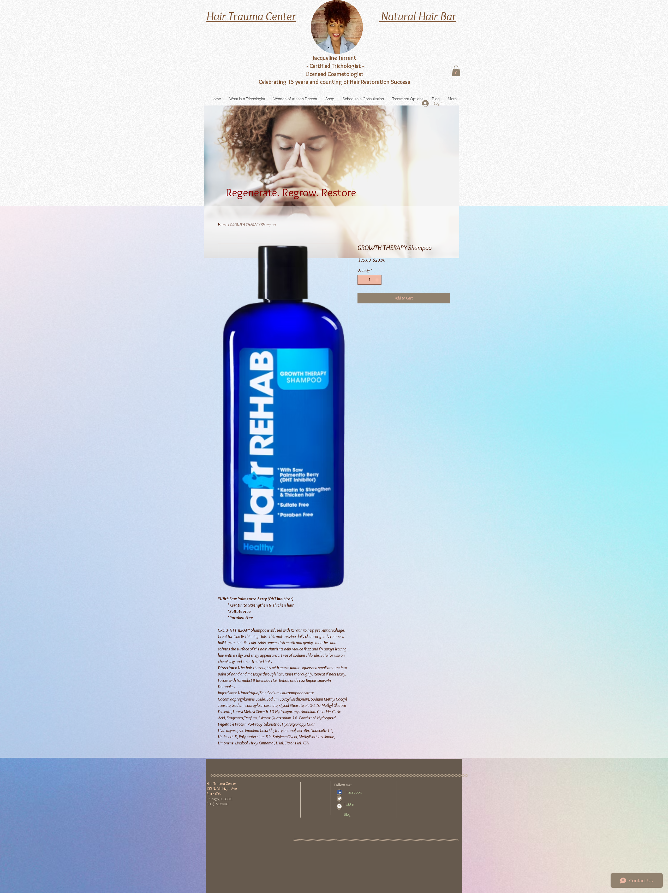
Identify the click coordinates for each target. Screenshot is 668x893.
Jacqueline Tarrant (334, 57)
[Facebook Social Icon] (339, 792)
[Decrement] (361, 279)
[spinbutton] (369, 279)
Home (222, 224)
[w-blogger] (339, 806)
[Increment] (377, 279)
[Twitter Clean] (339, 798)
